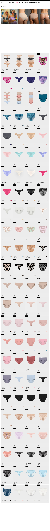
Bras (19, 2)
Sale (29, 2)
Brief (14, 126)
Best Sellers (9, 2)
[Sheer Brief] (10, 88)
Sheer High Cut (40, 70)
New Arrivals (13, 2)
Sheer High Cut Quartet (29, 69)
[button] (1, 0)
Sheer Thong (3, 257)
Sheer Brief (3, 238)
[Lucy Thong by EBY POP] (22, 144)
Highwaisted (39, 201)
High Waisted (39, 107)
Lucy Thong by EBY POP (17, 182)
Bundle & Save (26, 2)
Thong (3, 126)
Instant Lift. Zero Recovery (25, 0)
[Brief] (34, 88)
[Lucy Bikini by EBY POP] (34, 144)
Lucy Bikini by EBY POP (5, 182)
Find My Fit (39, 2)
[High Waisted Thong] (11, 406)
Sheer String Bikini (28, 463)
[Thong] (22, 88)
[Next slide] (48, 16)
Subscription (35, 2)
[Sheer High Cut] (34, 256)
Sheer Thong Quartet (5, 69)
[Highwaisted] (34, 125)
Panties (22, 2)
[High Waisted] (22, 331)
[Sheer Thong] (46, 219)
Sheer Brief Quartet (16, 69)
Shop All (31, 2)
